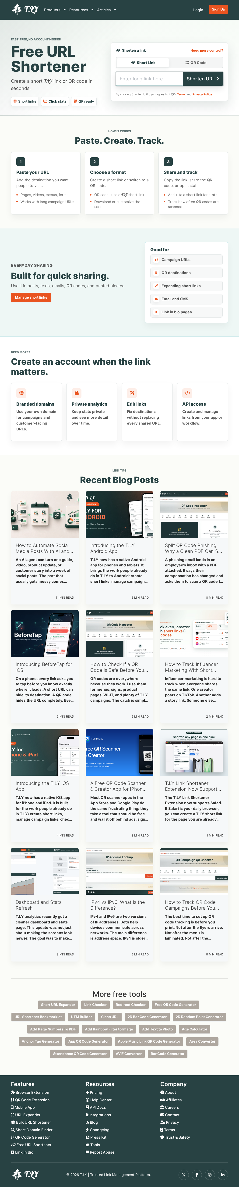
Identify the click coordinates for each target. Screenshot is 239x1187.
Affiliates (173, 1100)
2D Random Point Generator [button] (199, 1017)
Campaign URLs (176, 259)
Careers (171, 1107)
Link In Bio (23, 1152)
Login (198, 9)
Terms (181, 94)
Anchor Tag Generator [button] (40, 1041)
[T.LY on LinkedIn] (223, 1175)
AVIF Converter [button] (129, 1053)
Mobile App (24, 1107)
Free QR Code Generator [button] (175, 1004)
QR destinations (176, 272)
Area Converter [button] (202, 1041)
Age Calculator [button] (194, 1029)
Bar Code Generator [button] (167, 1053)
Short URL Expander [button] (58, 1004)
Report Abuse (101, 1152)
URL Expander (27, 1114)
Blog (93, 1122)
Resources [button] (79, 9)
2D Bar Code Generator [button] (147, 1017)
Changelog (99, 1129)
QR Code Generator (32, 1137)
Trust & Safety (177, 1137)
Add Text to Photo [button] (157, 1029)
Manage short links (31, 297)
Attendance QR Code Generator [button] (80, 1053)
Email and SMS (175, 299)
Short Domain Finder (34, 1129)
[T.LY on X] (184, 1175)
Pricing (95, 1092)
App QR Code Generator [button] (88, 1041)
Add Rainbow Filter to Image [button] (109, 1029)
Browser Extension (32, 1092)
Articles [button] (104, 9)
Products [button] (52, 9)
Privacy (172, 1122)
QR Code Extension (32, 1100)
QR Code (198, 62)
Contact (171, 1114)
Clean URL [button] (110, 1017)
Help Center (100, 1100)
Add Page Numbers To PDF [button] (53, 1029)
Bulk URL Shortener (33, 1122)
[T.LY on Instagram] (210, 1175)
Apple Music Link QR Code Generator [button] (149, 1041)
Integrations (99, 1114)
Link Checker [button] (95, 1004)
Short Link (146, 62)
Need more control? (206, 50)
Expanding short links (181, 285)
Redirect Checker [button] (131, 1004)
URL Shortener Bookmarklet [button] (38, 1017)
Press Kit (97, 1137)
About (170, 1092)
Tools (94, 1144)
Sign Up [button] (218, 9)
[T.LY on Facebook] (197, 1175)
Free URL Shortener (33, 1144)
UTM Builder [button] (81, 1017)
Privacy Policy (202, 94)
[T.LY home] (25, 10)
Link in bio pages (177, 312)
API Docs (97, 1107)
